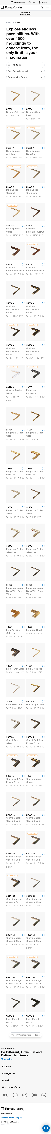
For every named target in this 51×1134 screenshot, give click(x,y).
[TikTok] (24, 1095)
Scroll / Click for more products (25, 1035)
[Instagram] (5, 1095)
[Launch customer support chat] (46, 1128)
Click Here (25, 15)
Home (9, 23)
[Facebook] (15, 1095)
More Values (7, 1059)
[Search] (41, 7)
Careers (11, 1118)
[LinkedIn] (43, 1095)
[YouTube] (34, 1095)
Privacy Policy (6, 1114)
